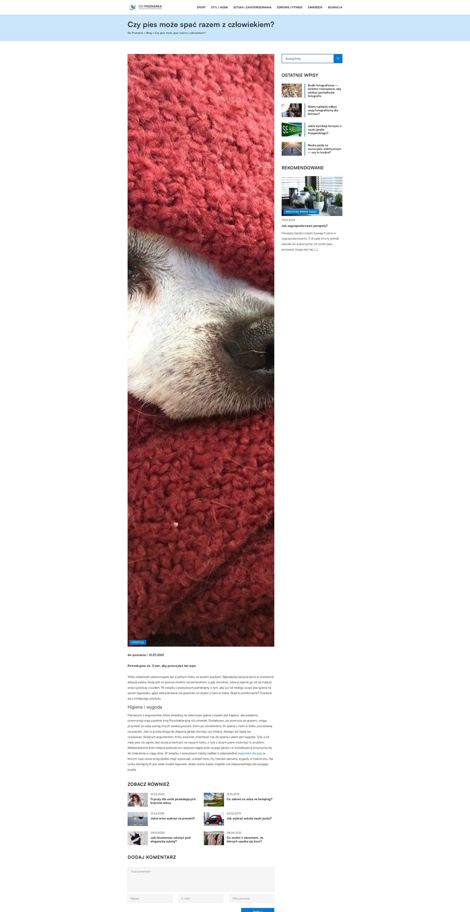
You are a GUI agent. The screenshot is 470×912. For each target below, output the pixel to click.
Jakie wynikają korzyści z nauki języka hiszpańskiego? (324, 129)
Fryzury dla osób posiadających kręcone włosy (173, 801)
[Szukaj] (338, 58)
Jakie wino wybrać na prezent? (173, 818)
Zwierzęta (315, 7)
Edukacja (335, 7)
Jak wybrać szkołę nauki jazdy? (249, 818)
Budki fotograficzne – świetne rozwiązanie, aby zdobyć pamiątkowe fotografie (324, 91)
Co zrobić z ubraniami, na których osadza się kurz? (245, 839)
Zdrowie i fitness (289, 7)
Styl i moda (219, 7)
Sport (201, 7)
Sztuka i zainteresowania (253, 7)
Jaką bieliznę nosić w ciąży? (302, 226)
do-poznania (137, 654)
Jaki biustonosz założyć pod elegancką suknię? (171, 839)
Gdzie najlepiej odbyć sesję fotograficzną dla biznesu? (323, 110)
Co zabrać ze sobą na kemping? (250, 799)
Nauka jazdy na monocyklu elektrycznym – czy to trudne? (324, 148)
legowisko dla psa (250, 753)
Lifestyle (138, 642)
